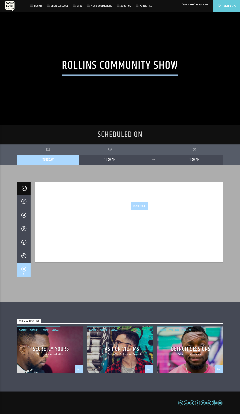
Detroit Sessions (190, 349)
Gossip (34, 330)
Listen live (229, 6)
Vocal (55, 330)
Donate (38, 6)
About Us (126, 6)
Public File (146, 6)
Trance (186, 330)
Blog (79, 6)
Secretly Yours (51, 349)
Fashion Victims (120, 349)
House (44, 330)
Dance (23, 330)
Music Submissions (101, 6)
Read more (139, 206)
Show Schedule (59, 6)
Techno (174, 330)
